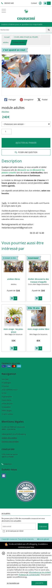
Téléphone (7, 464)
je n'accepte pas (13, 583)
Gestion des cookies (9, 438)
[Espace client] (40, 3)
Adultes (5, 111)
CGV (4, 393)
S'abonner (43, 526)
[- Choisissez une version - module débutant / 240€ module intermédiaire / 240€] (26, 124)
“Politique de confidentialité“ (29, 575)
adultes (6, 42)
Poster (44, 99)
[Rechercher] (49, 30)
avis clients (7, 400)
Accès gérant (44, 539)
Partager (12, 99)
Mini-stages (7, 410)
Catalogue (7, 383)
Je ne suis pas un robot (14, 531)
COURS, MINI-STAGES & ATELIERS (26, 37)
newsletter (7, 407)
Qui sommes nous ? (10, 390)
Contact (34, 3)
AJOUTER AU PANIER (26, 142)
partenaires (7, 396)
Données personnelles (10, 441)
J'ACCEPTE (39, 583)
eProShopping (31, 544)
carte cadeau (8, 414)
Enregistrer (28, 99)
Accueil (7, 37)
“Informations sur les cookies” (40, 572)
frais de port (8, 403)
